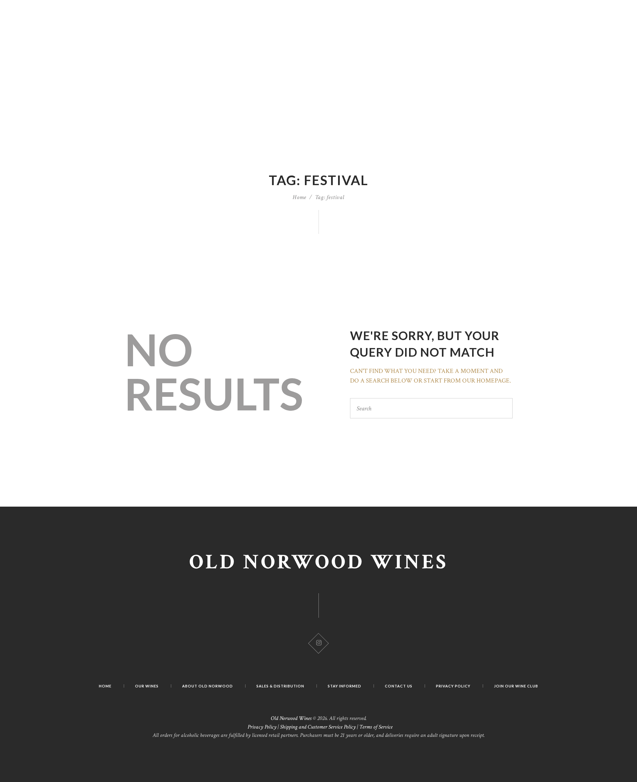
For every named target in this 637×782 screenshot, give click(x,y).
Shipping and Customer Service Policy (318, 727)
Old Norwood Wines (318, 562)
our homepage (486, 381)
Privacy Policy (262, 727)
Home (300, 197)
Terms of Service (375, 727)
